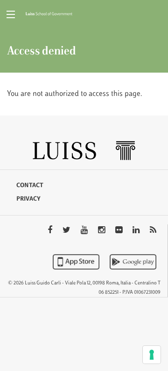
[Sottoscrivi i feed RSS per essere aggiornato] (153, 231)
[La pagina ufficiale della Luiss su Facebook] (51, 231)
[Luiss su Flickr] (119, 231)
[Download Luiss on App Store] (77, 261)
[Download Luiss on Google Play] (133, 261)
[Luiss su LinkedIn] (137, 231)
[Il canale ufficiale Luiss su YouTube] (85, 231)
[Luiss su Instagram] (102, 231)
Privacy (28, 199)
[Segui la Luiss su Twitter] (67, 231)
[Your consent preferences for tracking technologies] (152, 355)
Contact (29, 186)
